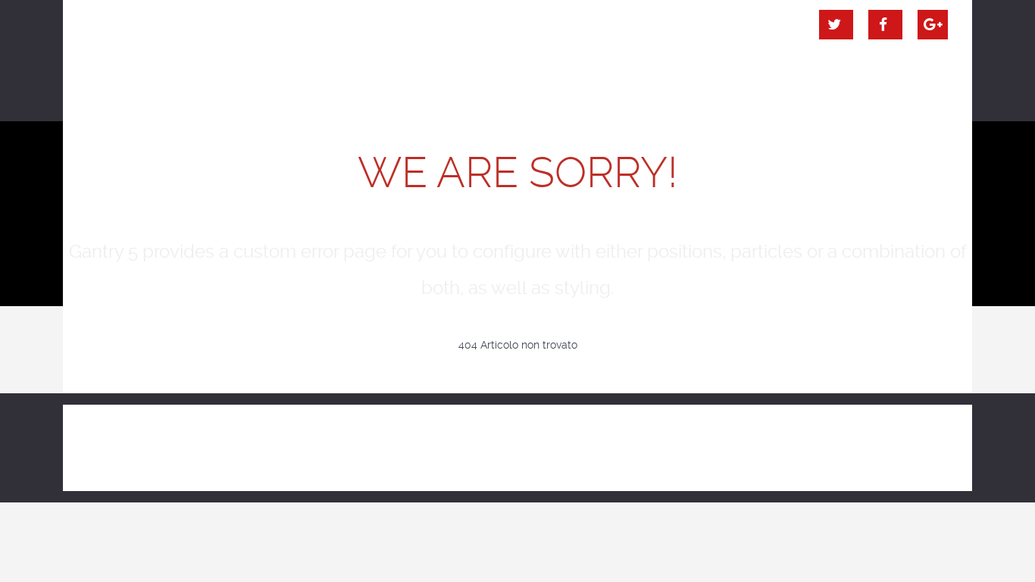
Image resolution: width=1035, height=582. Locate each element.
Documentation (700, 442)
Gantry (612, 442)
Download (796, 442)
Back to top (896, 442)
